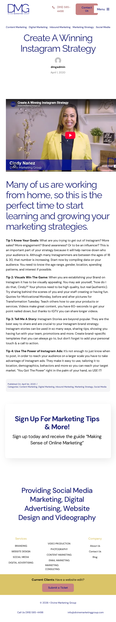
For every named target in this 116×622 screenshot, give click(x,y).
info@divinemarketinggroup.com (86, 612)
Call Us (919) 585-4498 (30, 612)
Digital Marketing (38, 27)
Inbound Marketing (60, 27)
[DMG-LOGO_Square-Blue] (18, 4)
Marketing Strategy (83, 27)
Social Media (103, 27)
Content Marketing (16, 27)
